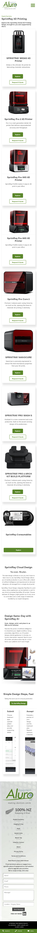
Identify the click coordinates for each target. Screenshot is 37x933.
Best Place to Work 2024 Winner (18, 861)
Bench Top (18, 838)
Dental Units (18, 833)
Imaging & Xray (18, 824)
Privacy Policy (18, 851)
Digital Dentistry (7, 16)
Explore (17, 76)
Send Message (18, 909)
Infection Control (18, 842)
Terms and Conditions (18, 856)
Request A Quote (17, 82)
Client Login (19, 927)
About (19, 847)
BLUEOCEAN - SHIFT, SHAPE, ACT (18, 925)
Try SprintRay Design (18, 703)
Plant (18, 829)
